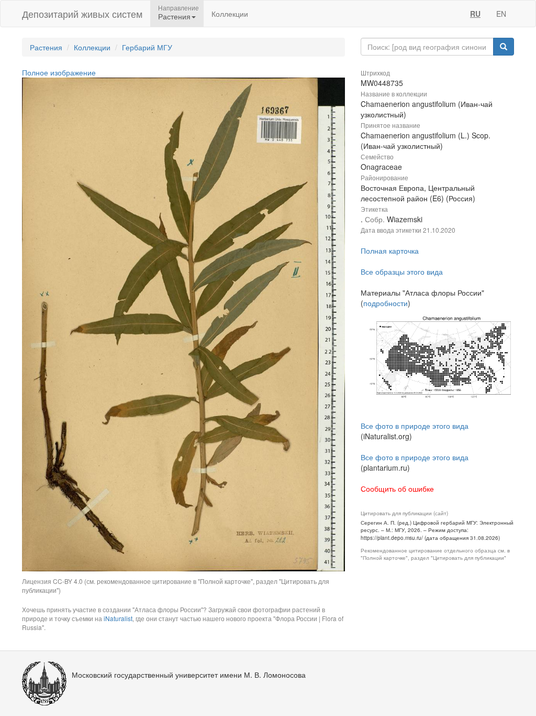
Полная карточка (390, 250)
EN (501, 13)
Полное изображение (59, 72)
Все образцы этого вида (402, 271)
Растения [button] (174, 16)
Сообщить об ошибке (397, 488)
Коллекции (229, 13)
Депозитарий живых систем (82, 13)
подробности (385, 303)
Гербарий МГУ (147, 47)
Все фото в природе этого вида (414, 425)
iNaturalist (118, 618)
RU (475, 13)
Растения (46, 47)
